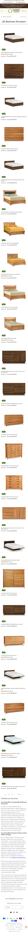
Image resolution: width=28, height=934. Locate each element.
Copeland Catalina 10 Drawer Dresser (9, 148)
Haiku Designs (13, 923)
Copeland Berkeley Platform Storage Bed (10, 274)
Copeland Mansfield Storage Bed (8, 338)
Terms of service (10, 926)
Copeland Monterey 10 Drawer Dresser (10, 465)
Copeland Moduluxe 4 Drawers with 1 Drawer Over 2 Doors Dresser (13, 372)
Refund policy (13, 924)
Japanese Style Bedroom (18, 857)
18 (19, 794)
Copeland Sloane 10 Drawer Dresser (9, 85)
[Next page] (22, 794)
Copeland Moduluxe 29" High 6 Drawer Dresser (12, 624)
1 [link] (5, 794)
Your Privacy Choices (15, 931)
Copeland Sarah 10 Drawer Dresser (9, 593)
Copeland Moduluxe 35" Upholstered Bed (10, 560)
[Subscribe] (21, 907)
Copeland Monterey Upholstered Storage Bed (11, 212)
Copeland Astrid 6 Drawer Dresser (9, 655)
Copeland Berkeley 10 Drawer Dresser (9, 496)
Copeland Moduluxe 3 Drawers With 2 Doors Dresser (13, 786)
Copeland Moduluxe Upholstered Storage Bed (11, 52)
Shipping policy (18, 926)
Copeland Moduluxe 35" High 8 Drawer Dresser (11, 403)
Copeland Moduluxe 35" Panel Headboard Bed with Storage (12, 180)
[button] (1, 10)
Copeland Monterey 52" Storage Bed (9, 307)
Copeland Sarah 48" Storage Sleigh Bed (10, 243)
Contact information (11, 929)
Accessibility (19, 929)
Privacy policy (20, 924)
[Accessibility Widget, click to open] (26, 927)
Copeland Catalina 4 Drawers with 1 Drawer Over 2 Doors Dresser (12, 528)
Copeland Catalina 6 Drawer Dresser (9, 722)
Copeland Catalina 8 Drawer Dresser (9, 434)
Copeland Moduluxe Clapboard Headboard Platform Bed (13, 689)
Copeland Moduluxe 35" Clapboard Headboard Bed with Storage (14, 117)
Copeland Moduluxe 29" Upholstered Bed (10, 753)
